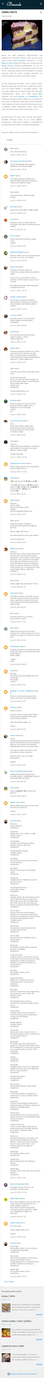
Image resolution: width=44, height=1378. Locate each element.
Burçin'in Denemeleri (17, 1184)
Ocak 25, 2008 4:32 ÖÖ (18, 729)
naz (11, 671)
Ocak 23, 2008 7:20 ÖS (18, 640)
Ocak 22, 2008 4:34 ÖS (18, 542)
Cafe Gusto (14, 593)
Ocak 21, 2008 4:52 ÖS (18, 435)
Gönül (12, 332)
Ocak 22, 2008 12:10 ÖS (18, 472)
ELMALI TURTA (8, 1296)
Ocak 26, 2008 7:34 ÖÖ (18, 814)
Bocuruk (14, 4)
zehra (12, 478)
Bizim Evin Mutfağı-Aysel (19, 771)
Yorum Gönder (9, 1282)
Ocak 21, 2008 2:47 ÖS (18, 394)
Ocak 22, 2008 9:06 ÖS (18, 587)
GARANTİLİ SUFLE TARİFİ (13, 1346)
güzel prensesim (19, 60)
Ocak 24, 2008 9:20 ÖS (18, 701)
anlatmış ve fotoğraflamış (28, 96)
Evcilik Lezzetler (15, 297)
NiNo (12, 148)
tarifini (11, 63)
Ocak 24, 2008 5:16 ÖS (18, 685)
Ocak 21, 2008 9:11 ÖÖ (18, 230)
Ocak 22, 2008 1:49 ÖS (18, 494)
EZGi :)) (12, 236)
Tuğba (12, 500)
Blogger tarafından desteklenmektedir (23, 1374)
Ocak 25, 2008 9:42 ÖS (18, 782)
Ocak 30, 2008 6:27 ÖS (18, 1217)
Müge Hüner (14, 549)
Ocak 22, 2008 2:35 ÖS (18, 514)
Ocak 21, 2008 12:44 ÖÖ (18, 186)
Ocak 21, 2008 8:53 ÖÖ (18, 213)
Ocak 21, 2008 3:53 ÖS (18, 415)
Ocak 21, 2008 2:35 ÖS (18, 362)
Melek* (12, 176)
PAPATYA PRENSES (17, 252)
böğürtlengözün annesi (18, 463)
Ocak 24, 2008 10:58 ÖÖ (18, 664)
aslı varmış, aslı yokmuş (18, 161)
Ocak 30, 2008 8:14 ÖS (18, 1237)
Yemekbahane (15, 646)
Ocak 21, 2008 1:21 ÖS (18, 342)
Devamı (39, 1315)
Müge (4, 63)
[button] (41, 12)
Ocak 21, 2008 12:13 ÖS (18, 309)
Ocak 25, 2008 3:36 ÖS (18, 765)
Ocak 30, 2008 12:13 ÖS (18, 1192)
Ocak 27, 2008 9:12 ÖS (18, 1178)
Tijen (12, 219)
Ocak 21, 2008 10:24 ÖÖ (18, 261)
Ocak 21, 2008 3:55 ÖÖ (18, 200)
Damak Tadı (14, 267)
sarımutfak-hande (16, 421)
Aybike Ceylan (15, 802)
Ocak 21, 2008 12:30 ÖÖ (18, 169)
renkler (12, 348)
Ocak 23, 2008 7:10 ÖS (18, 622)
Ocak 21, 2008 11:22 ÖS (18, 457)
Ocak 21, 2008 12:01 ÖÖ (18, 155)
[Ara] (41, 4)
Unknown (13, 707)
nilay (11, 441)
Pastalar (10, 140)
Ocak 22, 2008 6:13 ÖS (18, 574)
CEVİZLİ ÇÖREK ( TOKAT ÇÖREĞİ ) (17, 1321)
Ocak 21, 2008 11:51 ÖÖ (18, 291)
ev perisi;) (13, 315)
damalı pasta (6, 66)
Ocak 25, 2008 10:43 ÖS (18, 796)
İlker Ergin (13, 207)
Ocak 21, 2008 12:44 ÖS (18, 325)
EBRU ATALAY (15, 1199)
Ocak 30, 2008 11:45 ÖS (18, 1276)
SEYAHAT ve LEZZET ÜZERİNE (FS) (22, 691)
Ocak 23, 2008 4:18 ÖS (18, 607)
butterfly (13, 400)
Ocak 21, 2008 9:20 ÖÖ (18, 246)
